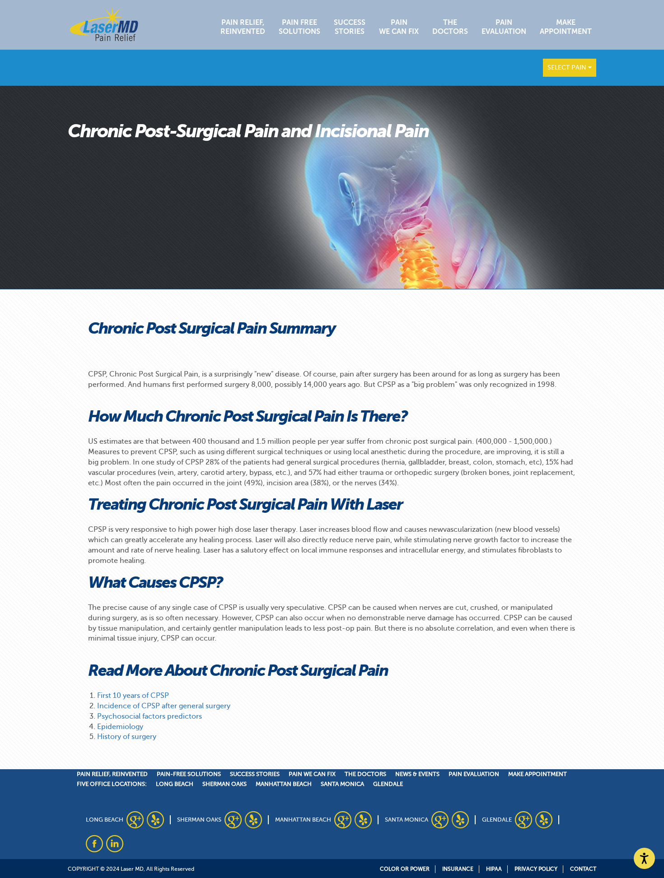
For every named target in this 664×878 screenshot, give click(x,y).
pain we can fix (312, 774)
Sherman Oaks (224, 783)
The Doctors (450, 27)
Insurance (457, 869)
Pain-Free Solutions (189, 774)
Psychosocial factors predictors (149, 716)
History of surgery (126, 737)
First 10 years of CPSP (133, 696)
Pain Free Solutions (299, 27)
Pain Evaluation (504, 27)
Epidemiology (120, 727)
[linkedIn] (114, 843)
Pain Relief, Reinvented (242, 27)
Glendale (388, 783)
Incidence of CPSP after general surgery (163, 706)
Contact (583, 869)
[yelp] (155, 819)
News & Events (417, 774)
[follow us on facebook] (94, 843)
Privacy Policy (535, 869)
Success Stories (349, 27)
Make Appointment (566, 27)
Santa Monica (342, 783)
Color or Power (405, 869)
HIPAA (494, 869)
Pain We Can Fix (399, 27)
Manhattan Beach (284, 783)
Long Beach (174, 783)
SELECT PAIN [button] (567, 67)
